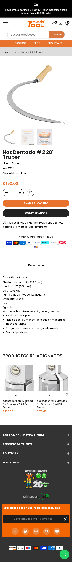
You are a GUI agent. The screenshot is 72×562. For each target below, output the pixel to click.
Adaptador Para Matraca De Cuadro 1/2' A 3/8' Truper (52, 404)
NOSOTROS (19, 43)
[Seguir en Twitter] (25, 531)
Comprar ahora (36, 213)
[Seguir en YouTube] (56, 531)
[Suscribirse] (64, 519)
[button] (64, 554)
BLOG (37, 43)
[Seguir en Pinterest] (46, 531)
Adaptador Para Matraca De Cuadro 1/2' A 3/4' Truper (18, 404)
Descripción (36, 265)
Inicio (6, 52)
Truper (16, 163)
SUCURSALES (55, 43)
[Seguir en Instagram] (36, 531)
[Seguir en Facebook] (15, 531)
